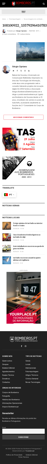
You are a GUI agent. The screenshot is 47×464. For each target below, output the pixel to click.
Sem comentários (10, 34)
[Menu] (3, 3)
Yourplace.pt (29, 451)
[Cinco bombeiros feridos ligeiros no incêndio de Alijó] (6, 237)
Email (4, 427)
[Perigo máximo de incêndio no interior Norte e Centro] (6, 226)
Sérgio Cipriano (21, 31)
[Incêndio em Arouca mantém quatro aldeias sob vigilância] (6, 260)
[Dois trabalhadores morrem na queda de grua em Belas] (6, 249)
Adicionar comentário (23, 117)
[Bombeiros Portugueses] (23, 3)
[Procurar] (43, 3)
